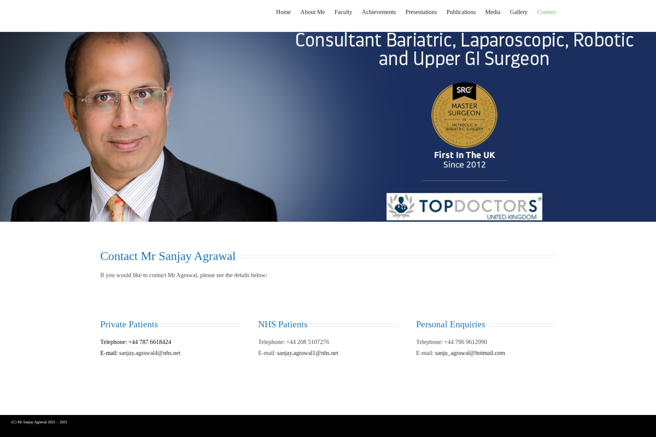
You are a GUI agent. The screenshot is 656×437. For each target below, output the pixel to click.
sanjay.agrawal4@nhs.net (149, 353)
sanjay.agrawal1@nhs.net (307, 353)
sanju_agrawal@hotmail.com (470, 353)
